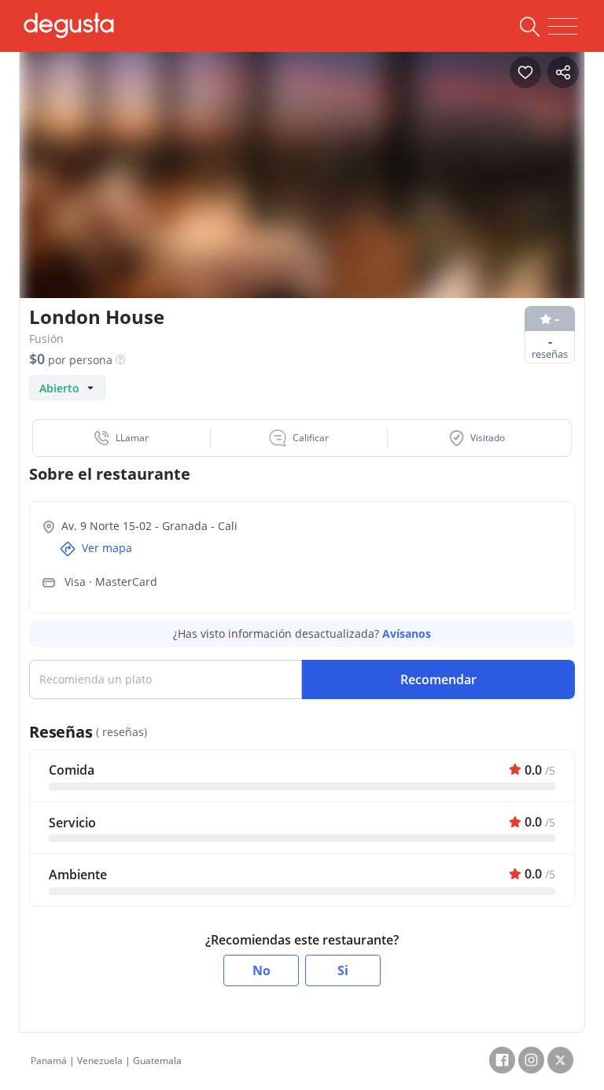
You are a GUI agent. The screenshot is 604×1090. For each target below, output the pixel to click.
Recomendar (438, 679)
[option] (302, 192)
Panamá (49, 1060)
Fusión (46, 338)
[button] (122, 438)
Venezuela (100, 1060)
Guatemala (157, 1060)
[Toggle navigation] (562, 27)
